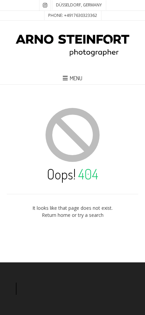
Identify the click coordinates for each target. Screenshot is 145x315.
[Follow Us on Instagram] (45, 5)
